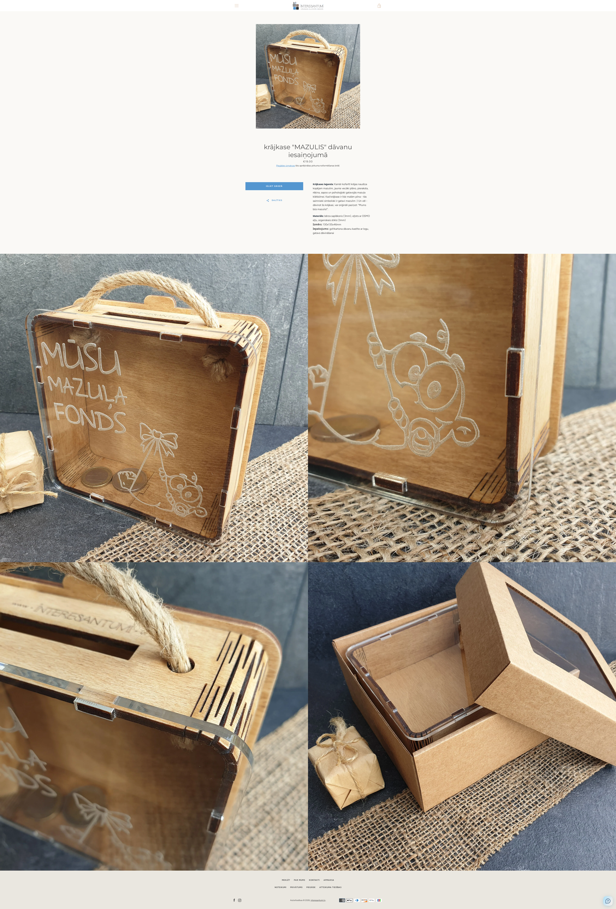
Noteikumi (280, 887)
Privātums (296, 887)
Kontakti (314, 880)
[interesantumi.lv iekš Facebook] (234, 900)
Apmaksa (329, 880)
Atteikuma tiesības (330, 887)
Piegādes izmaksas (285, 165)
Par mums (299, 880)
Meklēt (286, 880)
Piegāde (311, 887)
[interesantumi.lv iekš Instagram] (239, 900)
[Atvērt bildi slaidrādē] (308, 76)
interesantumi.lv (318, 900)
